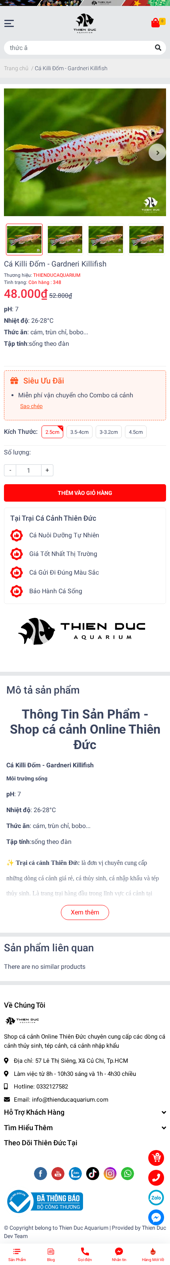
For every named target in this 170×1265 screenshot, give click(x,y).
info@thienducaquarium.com (70, 1099)
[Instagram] (111, 1174)
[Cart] (156, 23)
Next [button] (157, 152)
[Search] (158, 48)
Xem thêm (85, 912)
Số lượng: (17, 452)
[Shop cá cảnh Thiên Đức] (85, 632)
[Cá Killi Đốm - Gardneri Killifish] (85, 152)
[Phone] (156, 1178)
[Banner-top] (85, 3)
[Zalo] (76, 1174)
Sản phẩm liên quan (49, 948)
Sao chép (31, 406)
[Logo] (43, 1201)
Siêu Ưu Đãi (42, 381)
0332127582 (52, 1086)
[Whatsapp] (127, 1174)
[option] (85, 152)
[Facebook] (41, 1174)
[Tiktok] (93, 1174)
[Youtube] (58, 1174)
